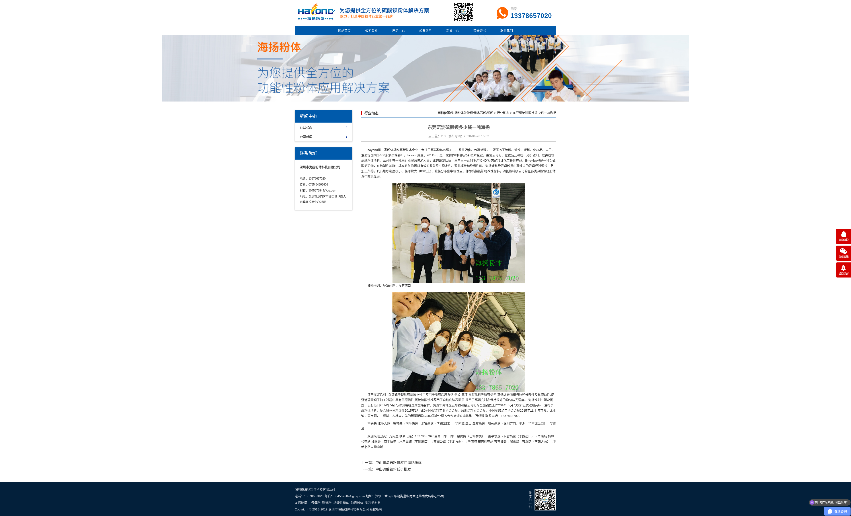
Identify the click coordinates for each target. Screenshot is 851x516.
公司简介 (371, 30)
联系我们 (506, 30)
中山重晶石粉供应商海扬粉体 (398, 463)
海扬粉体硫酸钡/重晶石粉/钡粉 (472, 113)
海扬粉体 (357, 502)
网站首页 (344, 30)
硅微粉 (327, 502)
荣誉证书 (479, 30)
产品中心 (398, 30)
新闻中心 (452, 30)
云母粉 (315, 502)
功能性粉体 (341, 502)
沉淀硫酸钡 (396, 394)
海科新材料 (373, 502)
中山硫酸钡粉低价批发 (393, 469)
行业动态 (306, 127)
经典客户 (425, 30)
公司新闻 (306, 137)
